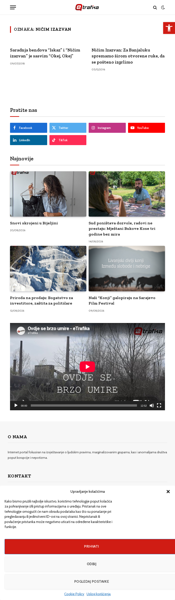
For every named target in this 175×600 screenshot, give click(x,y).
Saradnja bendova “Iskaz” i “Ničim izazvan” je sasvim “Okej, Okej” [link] (45, 53)
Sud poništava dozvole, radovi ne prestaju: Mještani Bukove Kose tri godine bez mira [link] (122, 229)
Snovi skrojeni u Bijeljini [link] (34, 223)
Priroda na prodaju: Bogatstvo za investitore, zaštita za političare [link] (41, 300)
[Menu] (13, 7)
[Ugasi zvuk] (151, 405)
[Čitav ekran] (159, 405)
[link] (169, 28)
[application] (87, 366)
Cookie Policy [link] (74, 594)
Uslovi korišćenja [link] (99, 594)
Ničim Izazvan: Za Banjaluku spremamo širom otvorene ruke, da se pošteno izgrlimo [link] (128, 56)
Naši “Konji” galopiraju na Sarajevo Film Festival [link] (122, 300)
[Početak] (16, 405)
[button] (168, 491)
